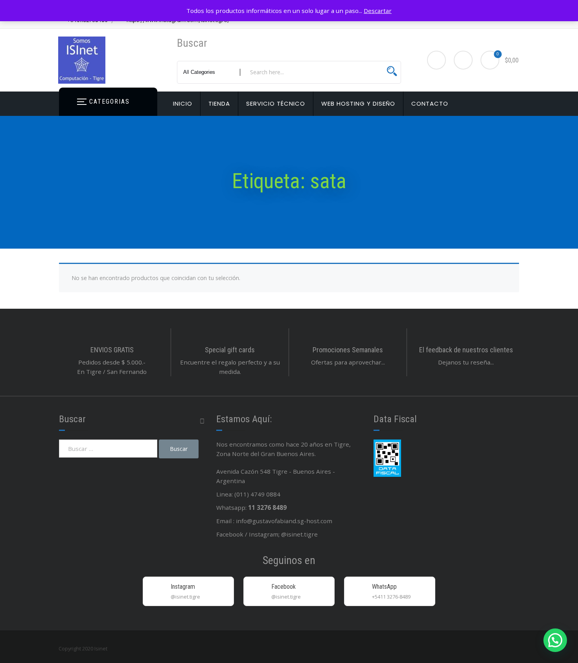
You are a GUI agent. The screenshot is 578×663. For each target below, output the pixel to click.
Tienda (219, 103)
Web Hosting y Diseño (358, 103)
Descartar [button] (378, 11)
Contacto (429, 103)
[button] (555, 640)
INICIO (182, 103)
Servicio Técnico (275, 103)
